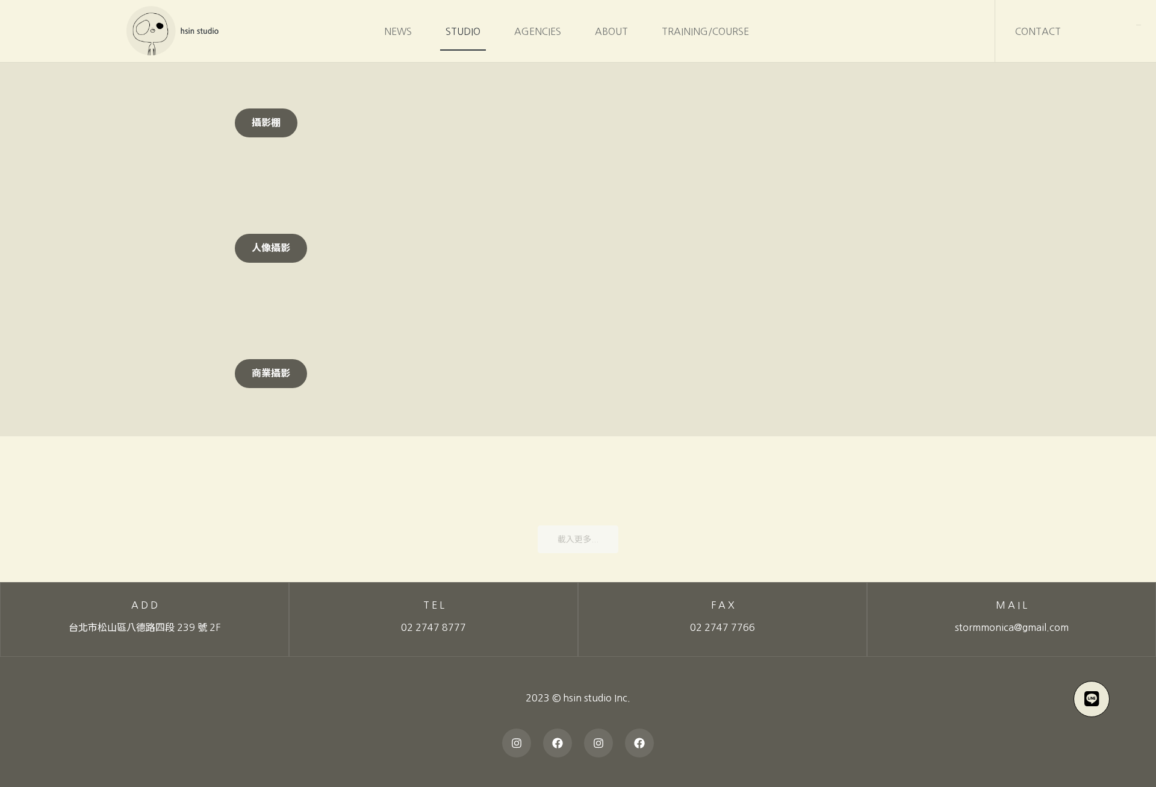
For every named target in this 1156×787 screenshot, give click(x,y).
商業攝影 (271, 373)
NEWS (398, 31)
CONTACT (1038, 31)
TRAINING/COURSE (705, 31)
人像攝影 (271, 247)
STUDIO (463, 31)
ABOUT (611, 31)
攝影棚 (266, 122)
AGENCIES (537, 31)
